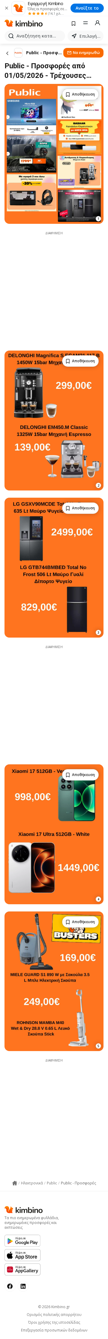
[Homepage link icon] (14, 1183)
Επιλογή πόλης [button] (90, 36)
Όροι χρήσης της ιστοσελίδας (54, 1322)
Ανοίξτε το (87, 8)
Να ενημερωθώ (86, 52)
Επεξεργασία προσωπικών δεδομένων (54, 1330)
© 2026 (54, 1306)
